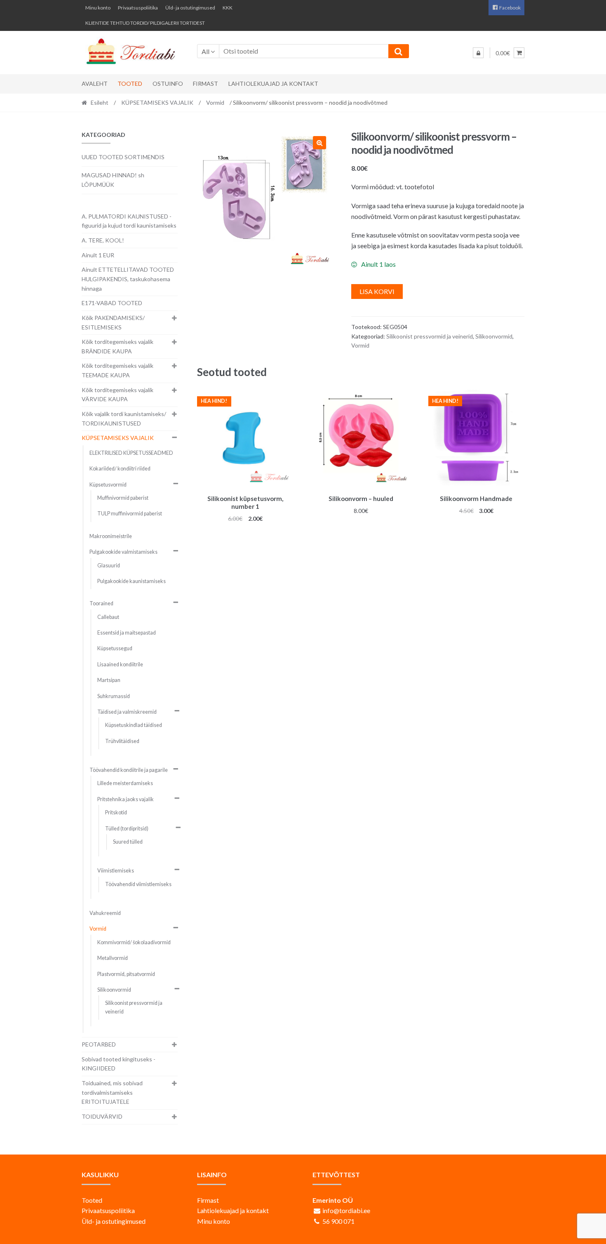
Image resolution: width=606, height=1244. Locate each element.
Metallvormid (112, 958)
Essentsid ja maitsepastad (126, 633)
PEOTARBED (99, 1044)
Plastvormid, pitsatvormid (126, 974)
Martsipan (108, 680)
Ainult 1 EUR (98, 255)
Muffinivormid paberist (122, 498)
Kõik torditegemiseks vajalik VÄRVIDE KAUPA (117, 394)
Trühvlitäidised (122, 741)
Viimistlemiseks (115, 871)
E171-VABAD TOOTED (112, 302)
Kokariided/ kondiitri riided (119, 469)
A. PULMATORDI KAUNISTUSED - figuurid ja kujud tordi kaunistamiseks (129, 221)
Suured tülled (128, 842)
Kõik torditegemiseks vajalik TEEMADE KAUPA (117, 370)
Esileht (99, 102)
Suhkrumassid (113, 696)
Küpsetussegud (114, 648)
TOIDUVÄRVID (102, 1116)
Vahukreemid (105, 913)
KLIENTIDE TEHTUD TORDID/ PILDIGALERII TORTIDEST (145, 23)
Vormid (215, 102)
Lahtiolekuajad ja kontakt (273, 83)
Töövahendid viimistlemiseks (138, 884)
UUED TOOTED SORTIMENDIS (123, 156)
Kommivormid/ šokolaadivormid (134, 942)
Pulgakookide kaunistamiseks (131, 581)
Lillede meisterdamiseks (125, 783)
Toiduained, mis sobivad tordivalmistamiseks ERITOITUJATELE (112, 1092)
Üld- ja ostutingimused (190, 8)
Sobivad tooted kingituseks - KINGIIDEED (118, 1064)
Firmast (205, 83)
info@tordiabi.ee (346, 1210)
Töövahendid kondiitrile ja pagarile (128, 770)
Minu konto (97, 8)
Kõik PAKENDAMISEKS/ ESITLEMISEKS (113, 322)
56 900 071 (338, 1221)
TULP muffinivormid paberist (129, 513)
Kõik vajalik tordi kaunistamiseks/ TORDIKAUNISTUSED (124, 418)
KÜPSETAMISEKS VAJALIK (157, 102)
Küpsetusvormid (108, 485)
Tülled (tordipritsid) (126, 828)
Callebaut (108, 617)
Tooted (129, 83)
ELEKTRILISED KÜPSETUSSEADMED (131, 453)
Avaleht (95, 83)
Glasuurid (108, 565)
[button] (319, 142)
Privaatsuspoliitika (138, 8)
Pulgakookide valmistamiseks (123, 552)
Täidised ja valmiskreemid (127, 712)
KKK (228, 8)
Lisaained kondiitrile (120, 664)
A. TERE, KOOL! (103, 240)
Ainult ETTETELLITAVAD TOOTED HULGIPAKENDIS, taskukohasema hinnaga (128, 279)
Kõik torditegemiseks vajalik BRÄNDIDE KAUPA (117, 346)
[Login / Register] (478, 52)
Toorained (101, 603)
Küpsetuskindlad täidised (133, 725)
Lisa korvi (377, 291)
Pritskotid (116, 812)
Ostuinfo (168, 83)
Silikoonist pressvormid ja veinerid (429, 336)
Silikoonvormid (493, 336)
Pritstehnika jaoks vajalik (125, 799)
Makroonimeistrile (110, 536)
